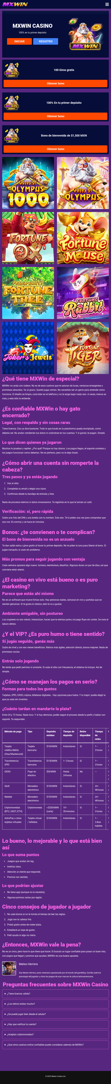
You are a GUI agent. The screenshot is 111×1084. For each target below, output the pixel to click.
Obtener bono (55, 83)
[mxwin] (15, 4)
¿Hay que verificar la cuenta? (21, 1024)
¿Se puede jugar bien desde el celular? (26, 1014)
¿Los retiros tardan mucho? (21, 1003)
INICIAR (19, 41)
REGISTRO (46, 41)
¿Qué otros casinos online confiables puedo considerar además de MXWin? (45, 1044)
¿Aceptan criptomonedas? (20, 1034)
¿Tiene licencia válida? (18, 993)
